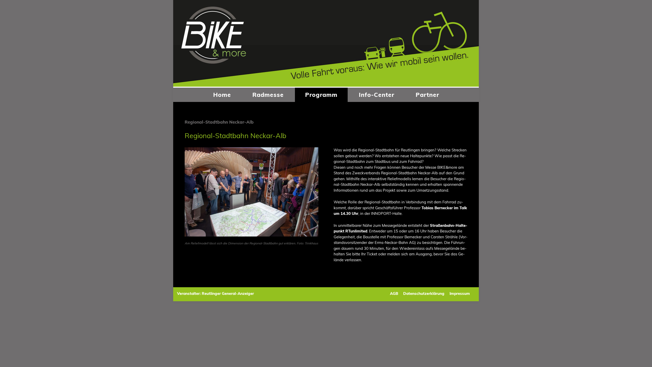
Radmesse (268, 94)
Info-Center (376, 94)
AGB (394, 293)
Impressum (460, 293)
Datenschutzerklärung (423, 293)
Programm (321, 94)
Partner (427, 94)
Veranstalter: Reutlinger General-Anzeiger (215, 293)
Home (222, 94)
